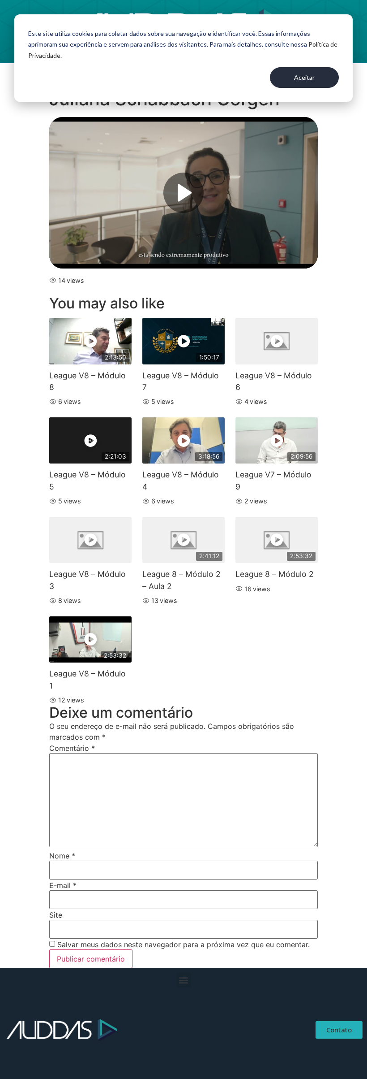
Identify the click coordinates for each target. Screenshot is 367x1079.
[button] (183, 980)
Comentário (72, 748)
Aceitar (304, 77)
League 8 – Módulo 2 (274, 574)
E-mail (63, 885)
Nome (62, 855)
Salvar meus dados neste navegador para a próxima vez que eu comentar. (183, 944)
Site (55, 915)
